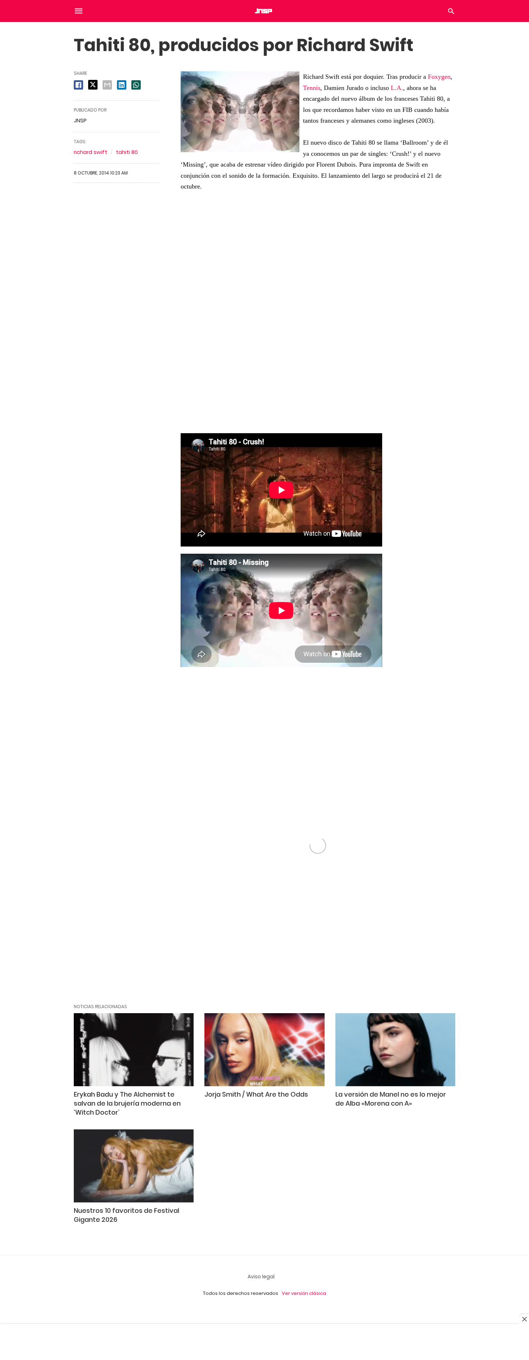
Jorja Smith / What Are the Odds (256, 1094)
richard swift (90, 152)
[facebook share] (78, 85)
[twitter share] (93, 85)
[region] (318, 316)
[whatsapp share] (136, 85)
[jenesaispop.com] (264, 10)
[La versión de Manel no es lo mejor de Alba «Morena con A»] (395, 1049)
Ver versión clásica (304, 1293)
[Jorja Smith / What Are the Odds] (264, 1049)
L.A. (397, 87)
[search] (451, 11)
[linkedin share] (121, 85)
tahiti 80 (127, 152)
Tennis (311, 87)
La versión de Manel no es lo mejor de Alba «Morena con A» (390, 1099)
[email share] (107, 85)
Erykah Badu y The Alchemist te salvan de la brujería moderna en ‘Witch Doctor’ (127, 1103)
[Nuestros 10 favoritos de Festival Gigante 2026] (134, 1165)
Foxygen (439, 76)
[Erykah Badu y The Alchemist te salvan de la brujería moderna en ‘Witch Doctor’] (134, 1049)
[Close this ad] (524, 1319)
